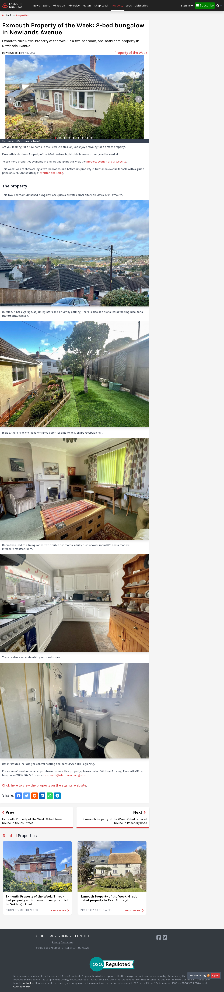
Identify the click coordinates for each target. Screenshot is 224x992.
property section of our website (106, 161)
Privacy (56, 942)
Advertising (60, 936)
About (41, 936)
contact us (28, 983)
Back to (17, 15)
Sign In (185, 5)
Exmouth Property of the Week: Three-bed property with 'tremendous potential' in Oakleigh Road (37, 900)
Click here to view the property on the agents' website (44, 785)
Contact (82, 936)
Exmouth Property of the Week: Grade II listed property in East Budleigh (110, 898)
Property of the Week (22, 910)
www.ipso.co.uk (21, 986)
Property (117, 5)
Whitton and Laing (51, 172)
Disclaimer (67, 942)
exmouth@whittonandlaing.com (65, 775)
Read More (58, 910)
